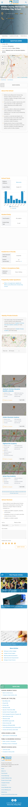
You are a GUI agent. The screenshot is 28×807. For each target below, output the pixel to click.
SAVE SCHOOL (16, 85)
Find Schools (4, 773)
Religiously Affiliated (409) (9, 725)
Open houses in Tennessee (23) (10, 736)
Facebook (15, 800)
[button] (3, 543)
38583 (21, 14)
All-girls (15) (5, 703)
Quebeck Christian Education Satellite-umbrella (14, 324)
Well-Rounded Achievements (10, 656)
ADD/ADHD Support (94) (8, 721)
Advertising (4, 792)
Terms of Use (10, 805)
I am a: (3, 522)
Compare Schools (5, 783)
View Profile (21, 400)
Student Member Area (6, 778)
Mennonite (18, 182)
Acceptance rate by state (8, 752)
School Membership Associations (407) (12, 727)
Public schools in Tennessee (9, 741)
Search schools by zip (8, 693)
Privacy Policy (17, 805)
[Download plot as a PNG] (24, 191)
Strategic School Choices (9, 660)
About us (3, 771)
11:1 (21, 261)
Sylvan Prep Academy (9, 476)
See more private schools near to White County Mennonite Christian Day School (14, 492)
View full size (3, 80)
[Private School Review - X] (12, 800)
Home (2, 769)
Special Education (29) (8, 716)
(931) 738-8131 (11, 18)
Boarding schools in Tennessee (10, 744)
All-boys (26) (5, 705)
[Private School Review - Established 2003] (14, 2)
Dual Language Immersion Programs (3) (12, 714)
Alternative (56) (6, 719)
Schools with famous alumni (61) (10, 730)
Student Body (4, 36)
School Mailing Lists (6, 790)
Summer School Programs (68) (10, 712)
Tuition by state (6, 750)
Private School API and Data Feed (9, 794)
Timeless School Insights (9, 653)
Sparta (16, 14)
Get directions (10, 80)
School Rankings (5, 776)
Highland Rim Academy (10, 444)
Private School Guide (6, 780)
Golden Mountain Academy (11, 417)
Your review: (5, 528)
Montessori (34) (6, 708)
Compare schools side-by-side (10, 695)
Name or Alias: (17, 522)
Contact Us (4, 785)
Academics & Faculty (14, 36)
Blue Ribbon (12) (6, 701)
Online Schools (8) (7, 723)
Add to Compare (8, 400)
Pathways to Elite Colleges (10, 651)
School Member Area (6, 787)
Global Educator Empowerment (11, 658)
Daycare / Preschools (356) (9, 710)
